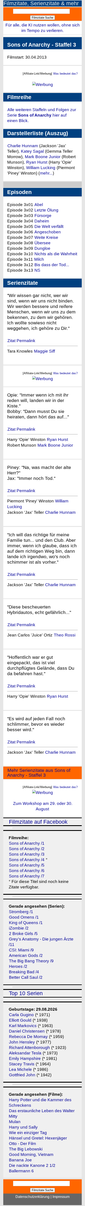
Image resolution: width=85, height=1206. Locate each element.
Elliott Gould (20, 1020)
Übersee (42, 243)
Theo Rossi (64, 635)
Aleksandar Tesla (25, 1053)
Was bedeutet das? (65, 73)
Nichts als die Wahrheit (55, 254)
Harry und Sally (23, 1127)
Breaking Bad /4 (24, 972)
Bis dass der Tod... (51, 264)
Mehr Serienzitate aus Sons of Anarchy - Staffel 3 (38, 773)
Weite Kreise (46, 237)
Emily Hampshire (25, 1058)
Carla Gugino (21, 1014)
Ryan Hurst (36, 162)
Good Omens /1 (24, 917)
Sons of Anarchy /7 (26, 876)
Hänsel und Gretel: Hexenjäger (38, 1138)
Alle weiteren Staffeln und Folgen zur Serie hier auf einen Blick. (41, 115)
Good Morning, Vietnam (31, 1154)
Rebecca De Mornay (29, 1036)
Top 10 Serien (26, 993)
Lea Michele (20, 1069)
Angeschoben (47, 232)
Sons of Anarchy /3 (26, 854)
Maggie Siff (44, 351)
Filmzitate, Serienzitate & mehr (41, 3)
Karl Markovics (23, 1025)
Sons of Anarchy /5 (26, 865)
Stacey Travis (21, 1064)
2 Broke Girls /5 (23, 933)
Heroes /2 (18, 966)
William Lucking (40, 167)
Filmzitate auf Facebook (38, 822)
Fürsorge (42, 215)
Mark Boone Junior (43, 156)
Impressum (61, 1197)
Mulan (14, 1121)
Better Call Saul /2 (25, 977)
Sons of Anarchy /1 (26, 843)
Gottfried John (22, 1075)
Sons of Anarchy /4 (26, 859)
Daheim (41, 221)
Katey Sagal (32, 151)
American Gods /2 (26, 955)
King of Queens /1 (26, 922)
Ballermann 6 (21, 1171)
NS (37, 270)
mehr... (46, 173)
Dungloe (42, 248)
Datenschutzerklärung (32, 1197)
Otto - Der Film (22, 1143)
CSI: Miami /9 (21, 950)
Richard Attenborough (29, 1047)
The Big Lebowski (25, 1149)
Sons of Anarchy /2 (26, 848)
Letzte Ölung (46, 210)
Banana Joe (20, 1160)
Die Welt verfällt (48, 226)
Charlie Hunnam (22, 145)
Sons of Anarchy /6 (26, 870)
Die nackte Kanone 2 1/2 (32, 1165)
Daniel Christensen (27, 1031)
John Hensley (22, 1042)
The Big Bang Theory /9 (31, 961)
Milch (39, 259)
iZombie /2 (19, 928)
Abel (38, 204)
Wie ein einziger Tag (28, 1132)
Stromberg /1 (21, 911)
